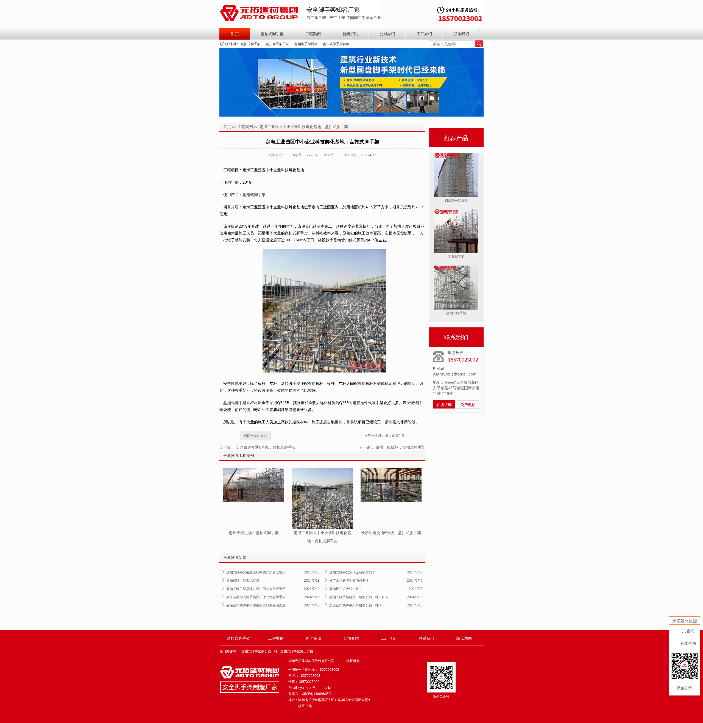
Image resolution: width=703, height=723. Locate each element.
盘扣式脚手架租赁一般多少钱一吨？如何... (360, 597)
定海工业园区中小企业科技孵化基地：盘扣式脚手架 (304, 126)
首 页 (234, 33)
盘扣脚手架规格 (305, 44)
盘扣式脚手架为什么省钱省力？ (352, 572)
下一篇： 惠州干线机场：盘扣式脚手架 (392, 447)
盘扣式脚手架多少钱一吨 (259, 651)
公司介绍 (387, 33)
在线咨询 (444, 404)
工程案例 (313, 33)
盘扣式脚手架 (272, 33)
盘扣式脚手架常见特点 (242, 580)
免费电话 (468, 404)
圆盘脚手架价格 (456, 200)
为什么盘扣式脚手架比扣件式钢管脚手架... (257, 597)
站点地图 (464, 638)
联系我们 (461, 33)
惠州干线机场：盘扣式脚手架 (254, 532)
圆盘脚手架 (456, 256)
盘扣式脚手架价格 (336, 44)
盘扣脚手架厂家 (277, 44)
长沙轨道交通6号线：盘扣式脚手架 (391, 532)
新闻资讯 (350, 33)
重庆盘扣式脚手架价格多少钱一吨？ (355, 605)
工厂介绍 (424, 33)
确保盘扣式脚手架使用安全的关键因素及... (257, 605)
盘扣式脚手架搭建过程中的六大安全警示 (256, 572)
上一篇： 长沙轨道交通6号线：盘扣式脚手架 (257, 447)
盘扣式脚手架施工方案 (296, 651)
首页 (227, 126)
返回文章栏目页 (255, 436)
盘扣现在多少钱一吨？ (345, 588)
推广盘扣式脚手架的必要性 (349, 580)
